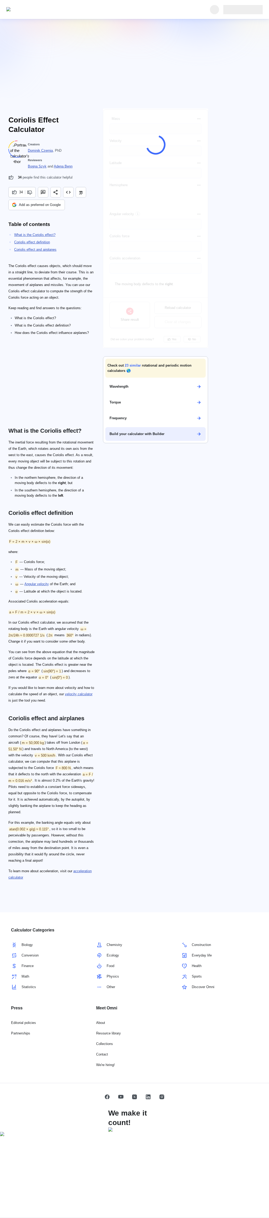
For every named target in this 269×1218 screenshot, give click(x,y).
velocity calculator (78, 694)
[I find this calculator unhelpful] (30, 192)
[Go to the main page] (30, 9)
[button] (155, 368)
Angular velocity (36, 584)
